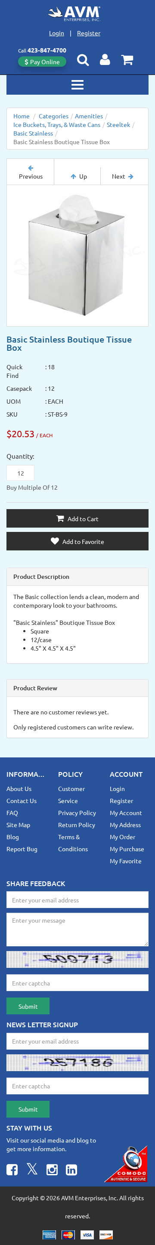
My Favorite (126, 861)
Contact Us (21, 800)
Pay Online (45, 61)
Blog (12, 836)
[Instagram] (52, 1170)
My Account (126, 812)
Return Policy (76, 824)
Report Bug (21, 849)
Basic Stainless (33, 133)
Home (21, 116)
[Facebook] (12, 1170)
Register (88, 33)
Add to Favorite (82, 541)
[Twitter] (32, 1170)
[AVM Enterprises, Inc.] (77, 14)
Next (118, 176)
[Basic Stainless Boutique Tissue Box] (77, 256)
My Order (122, 836)
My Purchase (127, 849)
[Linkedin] (71, 1170)
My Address (125, 824)
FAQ (12, 812)
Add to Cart (82, 518)
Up (83, 176)
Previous (31, 176)
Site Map (18, 824)
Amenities (89, 116)
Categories (53, 116)
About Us (18, 788)
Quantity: (20, 456)
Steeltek (118, 124)
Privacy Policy (77, 812)
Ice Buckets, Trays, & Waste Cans (56, 124)
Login (56, 33)
